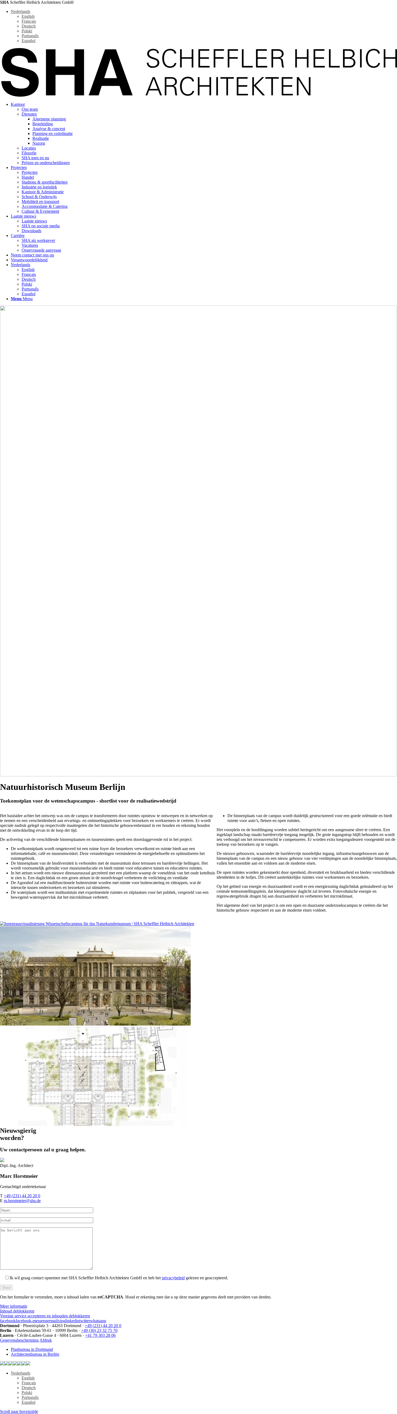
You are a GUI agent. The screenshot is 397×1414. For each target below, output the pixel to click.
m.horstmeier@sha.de (22, 1200)
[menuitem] (204, 133)
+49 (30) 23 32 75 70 (99, 1330)
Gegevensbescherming (19, 1340)
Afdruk (45, 1340)
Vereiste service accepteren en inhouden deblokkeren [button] (45, 1316)
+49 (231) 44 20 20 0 (22, 1195)
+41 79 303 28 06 (100, 1335)
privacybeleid (173, 1278)
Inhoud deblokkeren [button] (17, 1311)
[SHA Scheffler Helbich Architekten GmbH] (198, 95)
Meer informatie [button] (13, 1306)
